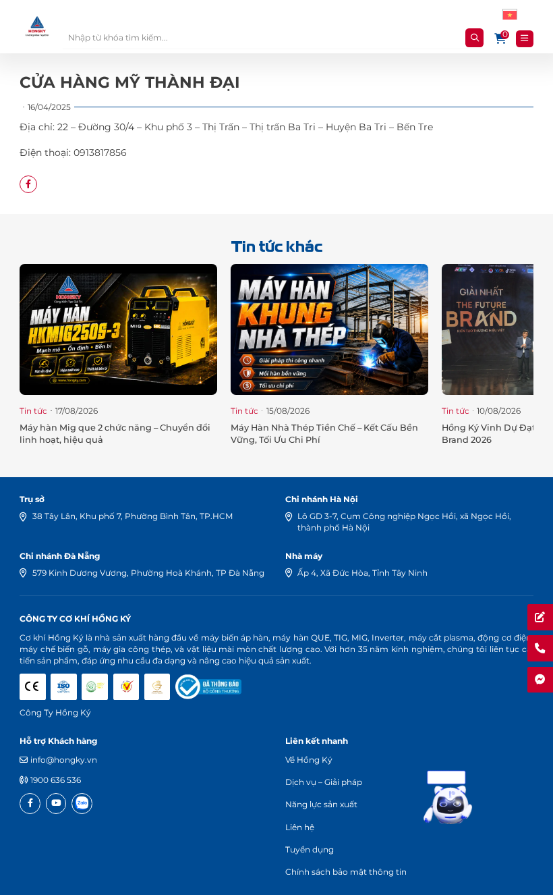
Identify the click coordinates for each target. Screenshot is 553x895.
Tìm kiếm (474, 37)
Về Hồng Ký (308, 760)
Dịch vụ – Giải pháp (323, 782)
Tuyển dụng (309, 849)
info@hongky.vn (63, 760)
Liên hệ (299, 827)
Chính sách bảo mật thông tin (346, 872)
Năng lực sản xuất (321, 804)
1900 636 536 (55, 780)
